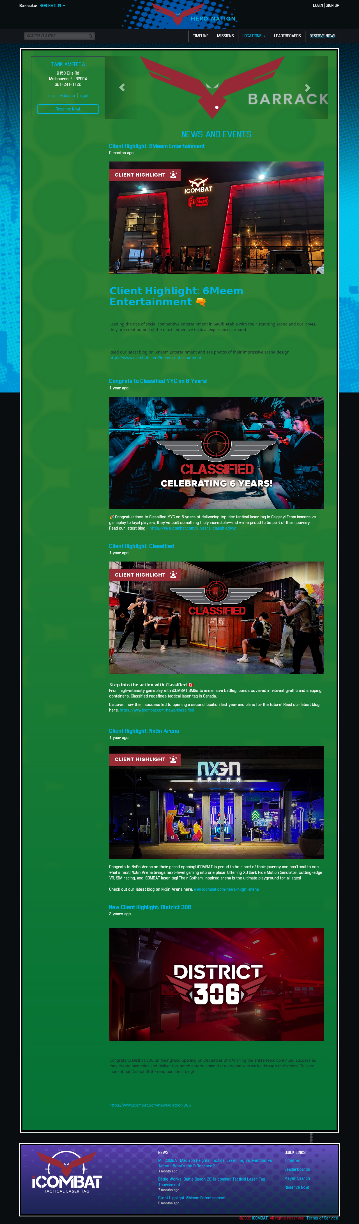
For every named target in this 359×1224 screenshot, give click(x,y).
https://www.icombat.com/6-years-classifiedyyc (193, 528)
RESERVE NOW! (322, 36)
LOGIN (318, 6)
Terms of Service (322, 1218)
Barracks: (28, 6)
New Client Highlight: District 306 (150, 907)
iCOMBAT (260, 1218)
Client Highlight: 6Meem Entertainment (157, 146)
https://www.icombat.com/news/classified (157, 710)
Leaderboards (297, 1170)
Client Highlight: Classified (141, 546)
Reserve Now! (68, 109)
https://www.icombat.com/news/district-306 (150, 1105)
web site (67, 96)
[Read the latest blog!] (216, 618)
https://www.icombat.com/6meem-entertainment (155, 357)
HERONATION (51, 6)
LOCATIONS (253, 36)
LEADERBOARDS (287, 36)
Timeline (292, 1161)
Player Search (297, 1179)
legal (84, 96)
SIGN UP (332, 6)
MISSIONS (225, 36)
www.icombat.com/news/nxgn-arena (226, 890)
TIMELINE (201, 36)
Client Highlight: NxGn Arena (144, 731)
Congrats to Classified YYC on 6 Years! (158, 381)
